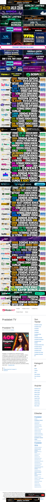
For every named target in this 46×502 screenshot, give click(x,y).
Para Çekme (37, 374)
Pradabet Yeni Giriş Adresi (38, 481)
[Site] (23, 79)
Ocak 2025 (36, 400)
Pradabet (18, 308)
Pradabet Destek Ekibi (37, 440)
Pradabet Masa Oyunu (37, 459)
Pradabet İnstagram (38, 339)
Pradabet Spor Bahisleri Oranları (37, 473)
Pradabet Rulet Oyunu (37, 470)
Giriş (35, 372)
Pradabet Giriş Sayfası (37, 448)
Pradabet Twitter (41, 478)
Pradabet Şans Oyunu (37, 485)
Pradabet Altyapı (38, 337)
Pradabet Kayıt (37, 350)
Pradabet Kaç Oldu (38, 352)
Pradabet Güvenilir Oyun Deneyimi (37, 452)
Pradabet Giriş (34, 308)
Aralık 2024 (37, 401)
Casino (36, 370)
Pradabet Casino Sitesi (38, 438)
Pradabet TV (8, 328)
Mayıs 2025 (37, 392)
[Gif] (23, 129)
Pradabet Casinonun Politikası (38, 434)
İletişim (26, 312)
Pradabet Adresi (38, 324)
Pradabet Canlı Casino (37, 430)
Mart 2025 (36, 396)
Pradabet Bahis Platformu (38, 426)
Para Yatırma (37, 376)
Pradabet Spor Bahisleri (37, 471)
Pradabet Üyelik (38, 348)
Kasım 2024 (37, 403)
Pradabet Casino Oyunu (37, 436)
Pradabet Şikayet (19, 312)
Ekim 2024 (36, 405)
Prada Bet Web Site (37, 479)
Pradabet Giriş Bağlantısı (38, 447)
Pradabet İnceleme (26, 308)
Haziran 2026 (37, 388)
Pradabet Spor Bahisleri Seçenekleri (37, 475)
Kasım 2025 (37, 390)
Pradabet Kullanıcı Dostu (38, 458)
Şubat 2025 (37, 398)
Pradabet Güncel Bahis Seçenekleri (37, 450)
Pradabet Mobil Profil (7, 369)
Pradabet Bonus (38, 346)
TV (35, 378)
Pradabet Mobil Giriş (39, 344)
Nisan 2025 (37, 394)
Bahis (35, 368)
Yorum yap (6, 370)
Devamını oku (11, 365)
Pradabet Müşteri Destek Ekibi (38, 466)
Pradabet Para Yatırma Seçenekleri (37, 468)
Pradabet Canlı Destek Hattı (38, 433)
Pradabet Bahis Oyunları (37, 424)
